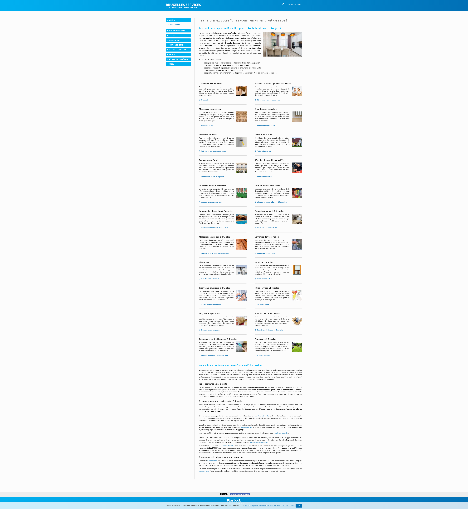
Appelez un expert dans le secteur (214, 355)
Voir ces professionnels (265, 253)
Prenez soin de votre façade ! (212, 176)
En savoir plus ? (207, 125)
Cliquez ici (205, 100)
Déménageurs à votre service (268, 100)
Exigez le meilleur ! (264, 355)
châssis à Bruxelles (227, 446)
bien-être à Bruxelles (280, 433)
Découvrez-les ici (263, 304)
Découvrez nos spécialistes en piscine (216, 228)
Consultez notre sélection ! (211, 304)
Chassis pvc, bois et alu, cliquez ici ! (270, 330)
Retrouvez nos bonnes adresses (213, 151)
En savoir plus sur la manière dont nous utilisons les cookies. (270, 506)
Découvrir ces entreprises (211, 202)
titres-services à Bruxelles (259, 442)
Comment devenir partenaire (240, 494)
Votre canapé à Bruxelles (266, 228)
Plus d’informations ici (210, 279)
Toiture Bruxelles (263, 151)
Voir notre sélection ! (264, 176)
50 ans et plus (212, 461)
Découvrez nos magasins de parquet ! (215, 253)
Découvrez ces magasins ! (211, 330)
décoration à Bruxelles (261, 416)
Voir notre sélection (264, 279)
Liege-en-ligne (204, 471)
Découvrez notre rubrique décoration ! (272, 202)
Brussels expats (246, 427)
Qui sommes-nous (294, 4)
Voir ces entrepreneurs (265, 125)
